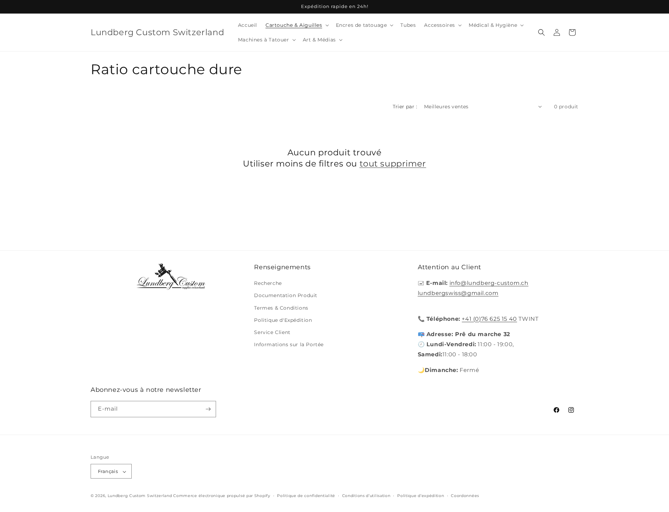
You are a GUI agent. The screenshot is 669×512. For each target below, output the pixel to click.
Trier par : (405, 106)
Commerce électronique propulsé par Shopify (221, 496)
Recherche (268, 283)
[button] (296, 25)
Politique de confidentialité (306, 495)
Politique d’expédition (420, 495)
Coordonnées (465, 495)
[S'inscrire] (208, 409)
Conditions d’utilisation (366, 495)
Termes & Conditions (281, 308)
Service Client (272, 332)
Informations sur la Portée (289, 344)
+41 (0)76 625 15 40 (489, 319)
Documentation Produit (285, 296)
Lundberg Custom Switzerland (140, 496)
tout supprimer (393, 163)
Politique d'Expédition (283, 320)
